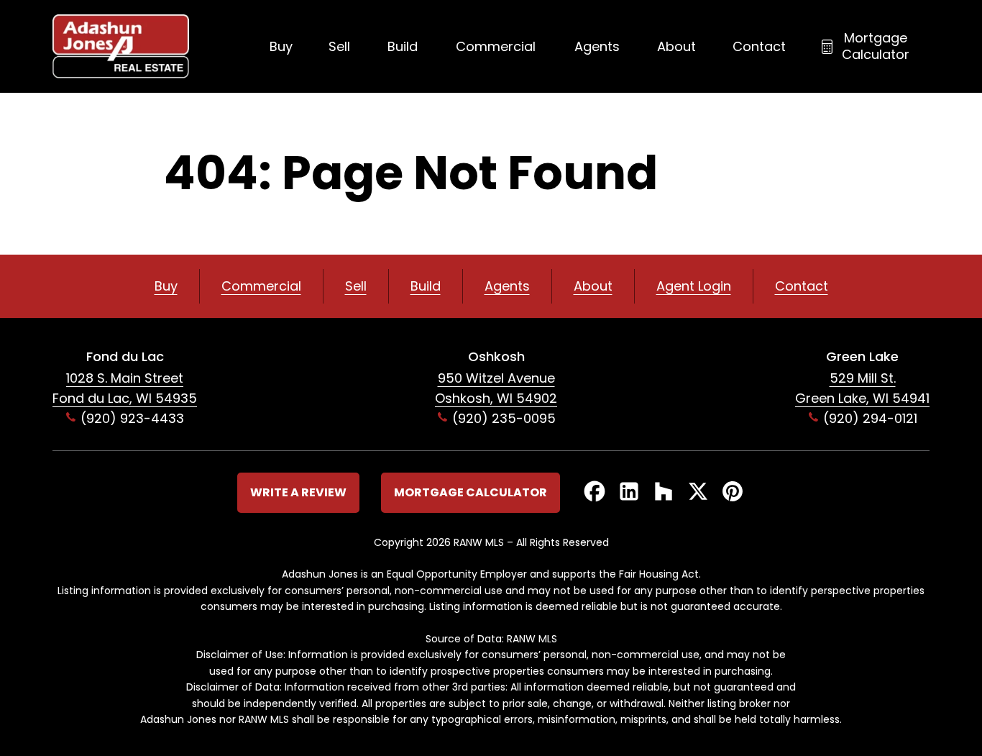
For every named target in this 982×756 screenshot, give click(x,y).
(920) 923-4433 (132, 418)
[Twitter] (698, 492)
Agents (597, 46)
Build (402, 46)
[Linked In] (629, 492)
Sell (339, 46)
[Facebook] (594, 492)
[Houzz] (663, 492)
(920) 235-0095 (504, 418)
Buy (281, 46)
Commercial (496, 46)
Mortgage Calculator (875, 46)
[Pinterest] (732, 492)
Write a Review (298, 492)
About (676, 46)
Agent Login (693, 286)
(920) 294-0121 (870, 418)
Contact (759, 46)
